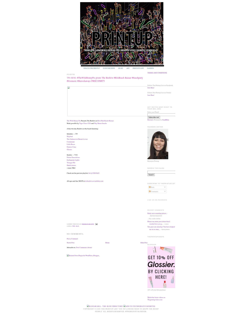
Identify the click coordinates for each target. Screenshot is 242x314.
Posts (152, 187)
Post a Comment (72, 239)
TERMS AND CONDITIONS (157, 73)
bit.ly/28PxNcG (94, 173)
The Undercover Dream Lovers (77, 139)
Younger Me (71, 162)
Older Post (143, 242)
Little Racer (71, 144)
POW (73, 226)
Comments (154, 191)
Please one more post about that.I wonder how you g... (158, 222)
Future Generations (73, 157)
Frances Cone (71, 147)
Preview (150, 120)
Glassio (69, 149)
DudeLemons (71, 165)
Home (107, 242)
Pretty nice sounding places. (157, 213)
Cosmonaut (71, 142)
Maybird (70, 136)
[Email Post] (96, 224)
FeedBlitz (165, 120)
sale (77, 226)
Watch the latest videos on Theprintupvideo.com (156, 298)
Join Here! (150, 88)
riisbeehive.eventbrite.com (94, 181)
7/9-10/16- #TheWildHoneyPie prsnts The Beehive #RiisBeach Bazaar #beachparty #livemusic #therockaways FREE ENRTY (105, 79)
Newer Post (70, 242)
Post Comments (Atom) (84, 247)
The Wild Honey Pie (74, 121)
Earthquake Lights (73, 160)
